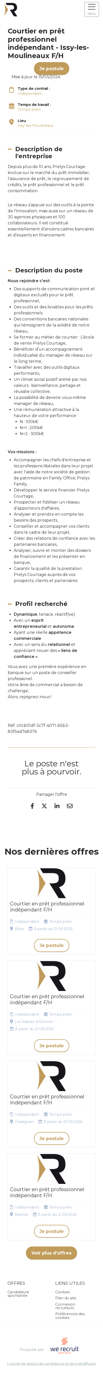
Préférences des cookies (70, 1316)
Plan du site (65, 1298)
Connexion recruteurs (65, 1306)
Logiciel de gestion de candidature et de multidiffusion (51, 1363)
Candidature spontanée (18, 1294)
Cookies (62, 1292)
